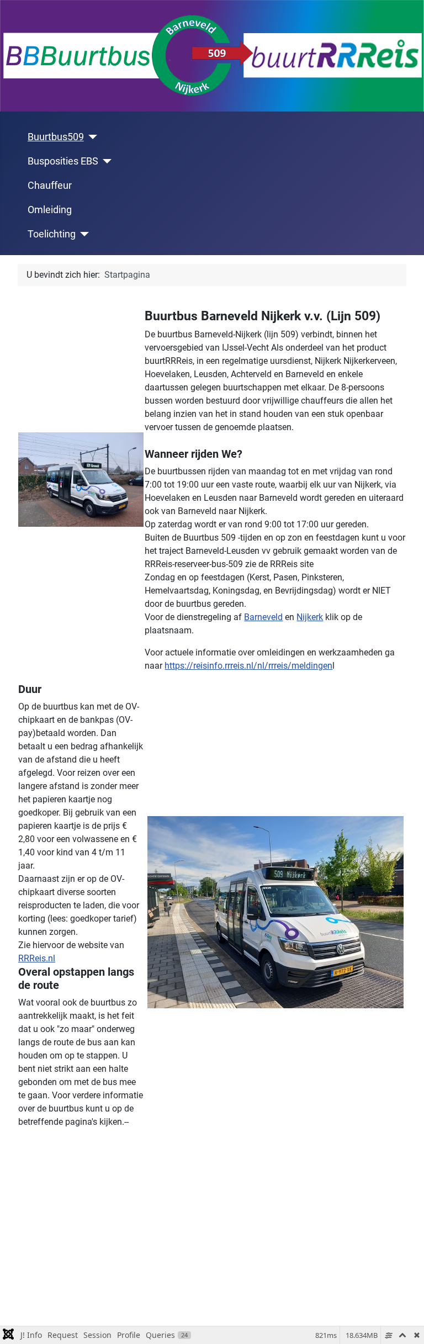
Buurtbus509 (56, 136)
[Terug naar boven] (404, 1323)
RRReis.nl (36, 958)
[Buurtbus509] (91, 137)
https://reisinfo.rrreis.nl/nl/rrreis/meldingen (248, 665)
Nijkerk (309, 617)
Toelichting (52, 234)
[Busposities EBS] (105, 161)
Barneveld (263, 617)
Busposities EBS (63, 161)
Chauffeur (50, 185)
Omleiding (50, 209)
